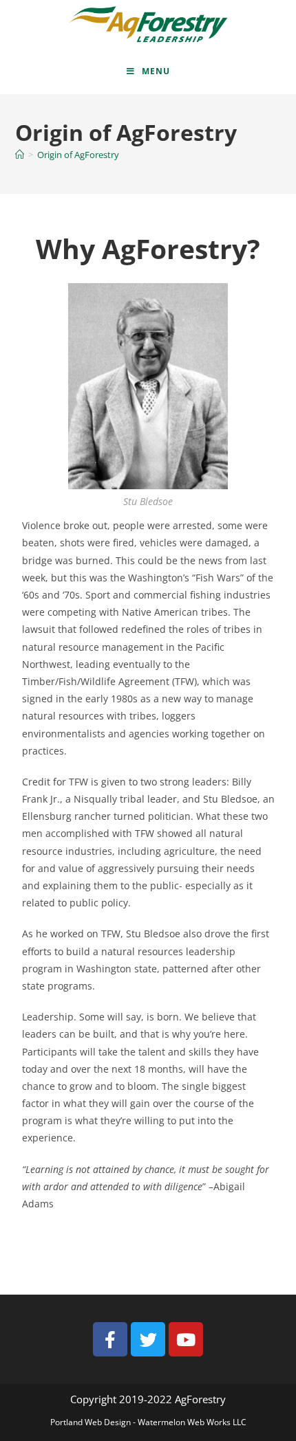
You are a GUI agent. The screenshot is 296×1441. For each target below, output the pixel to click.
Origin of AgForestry (78, 154)
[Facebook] (110, 1339)
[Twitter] (148, 1339)
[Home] (19, 154)
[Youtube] (186, 1339)
